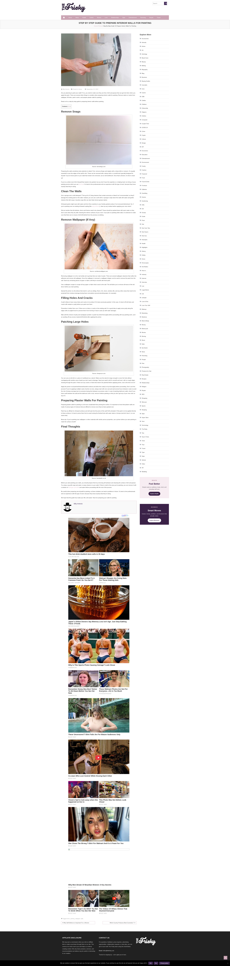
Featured (144, 174)
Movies (99, 17)
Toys (143, 444)
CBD (143, 96)
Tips (143, 433)
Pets (143, 363)
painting (72, 918)
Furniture (144, 185)
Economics (145, 150)
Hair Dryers (145, 232)
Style (123, 17)
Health (84, 17)
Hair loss (144, 235)
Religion (144, 386)
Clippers (144, 112)
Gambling (144, 193)
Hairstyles (144, 239)
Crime (143, 131)
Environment (145, 162)
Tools (143, 440)
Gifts (143, 205)
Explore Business (154, 520)
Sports (143, 406)
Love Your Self (146, 305)
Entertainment (133, 17)
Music (143, 340)
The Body (144, 429)
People (144, 359)
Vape (143, 456)
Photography (145, 367)
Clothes (144, 116)
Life (143, 293)
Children (144, 104)
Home (70, 17)
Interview (144, 282)
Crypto (144, 135)
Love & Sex (145, 301)
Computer (144, 119)
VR (142, 467)
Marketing (144, 313)
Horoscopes (145, 263)
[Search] (165, 3)
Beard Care (145, 58)
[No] (228, 963)
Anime (143, 46)
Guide (143, 216)
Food (143, 177)
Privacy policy (164, 963)
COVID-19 (145, 127)
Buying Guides (146, 81)
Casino (144, 92)
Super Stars (145, 417)
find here (81, 184)
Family (144, 166)
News (77, 17)
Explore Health (154, 493)
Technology (145, 425)
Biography (145, 69)
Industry (144, 274)
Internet (144, 278)
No (156, 963)
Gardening (145, 201)
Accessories (145, 38)
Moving (144, 336)
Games (144, 197)
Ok (150, 963)
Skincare (144, 402)
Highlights (144, 247)
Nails (143, 344)
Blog (143, 73)
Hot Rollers (145, 266)
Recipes (144, 379)
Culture (144, 139)
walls (82, 918)
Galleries (144, 189)
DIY (143, 147)
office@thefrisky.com (108, 950)
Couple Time (145, 123)
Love (106, 17)
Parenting (143, 17)
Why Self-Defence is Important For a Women (76, 922)
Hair (143, 224)
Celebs (92, 17)
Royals (151, 17)
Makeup (144, 309)
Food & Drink (145, 181)
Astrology (144, 54)
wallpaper (77, 918)
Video (143, 464)
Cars (143, 89)
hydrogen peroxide (73, 487)
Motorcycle (145, 328)
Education (144, 154)
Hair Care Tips (146, 228)
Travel (158, 17)
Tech (143, 421)
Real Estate (145, 375)
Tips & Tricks (145, 437)
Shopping (144, 398)
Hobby (143, 255)
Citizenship (145, 108)
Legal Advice (145, 290)
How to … (144, 270)
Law (143, 286)
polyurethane (95, 206)
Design (144, 143)
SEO (143, 394)
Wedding (144, 471)
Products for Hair (146, 371)
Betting (144, 65)
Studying (144, 409)
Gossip (144, 212)
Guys (143, 220)
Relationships (115, 17)
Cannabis (144, 85)
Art (142, 50)
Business (144, 77)
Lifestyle (144, 297)
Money (144, 324)
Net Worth (145, 348)
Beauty (144, 61)
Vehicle (144, 460)
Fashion (144, 170)
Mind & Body (145, 321)
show (69, 106)
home (68, 918)
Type (143, 452)
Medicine (144, 317)
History (144, 251)
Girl (143, 208)
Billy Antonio (66, 89)
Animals (144, 42)
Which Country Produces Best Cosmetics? (122, 922)
